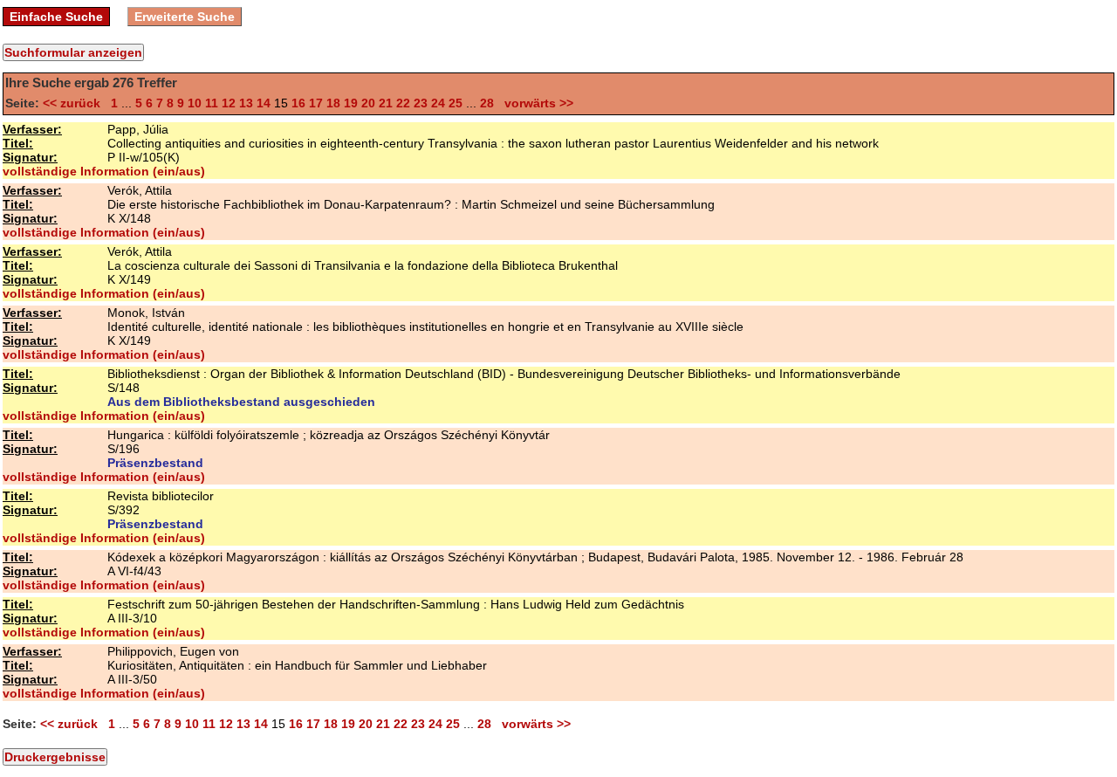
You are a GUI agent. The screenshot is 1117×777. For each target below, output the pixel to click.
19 (351, 103)
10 (195, 103)
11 (211, 103)
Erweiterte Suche (184, 17)
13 (246, 103)
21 (386, 103)
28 (487, 103)
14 (264, 103)
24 (438, 103)
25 (456, 103)
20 (368, 103)
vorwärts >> (535, 103)
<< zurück (75, 103)
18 (333, 103)
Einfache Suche (56, 17)
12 (229, 103)
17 (316, 103)
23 (421, 103)
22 (403, 103)
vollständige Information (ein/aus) (104, 171)
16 (298, 103)
